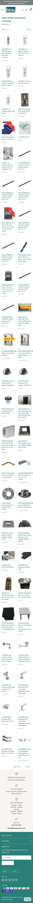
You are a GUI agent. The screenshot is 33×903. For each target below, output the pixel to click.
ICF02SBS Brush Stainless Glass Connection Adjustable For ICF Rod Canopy (24, 689)
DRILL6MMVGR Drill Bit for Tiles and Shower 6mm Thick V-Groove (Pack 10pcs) (8, 289)
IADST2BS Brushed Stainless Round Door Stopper (8, 411)
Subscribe (7, 863)
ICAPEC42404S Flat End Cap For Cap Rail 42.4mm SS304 (24, 595)
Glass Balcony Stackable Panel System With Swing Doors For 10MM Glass (24, 321)
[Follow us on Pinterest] (9, 880)
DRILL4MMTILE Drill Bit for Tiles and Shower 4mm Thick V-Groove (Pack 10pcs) (8, 227)
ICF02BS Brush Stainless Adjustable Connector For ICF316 (8, 688)
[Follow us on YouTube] (13, 880)
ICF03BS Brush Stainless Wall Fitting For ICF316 (7, 719)
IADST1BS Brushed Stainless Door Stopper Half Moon (8, 383)
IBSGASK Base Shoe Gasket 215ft (7, 566)
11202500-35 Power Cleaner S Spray (24, 82)
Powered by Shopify (7, 899)
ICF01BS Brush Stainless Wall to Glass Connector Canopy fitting (7, 658)
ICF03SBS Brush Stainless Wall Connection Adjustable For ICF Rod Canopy (24, 721)
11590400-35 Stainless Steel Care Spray (8, 111)
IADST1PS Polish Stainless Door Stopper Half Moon (24, 383)
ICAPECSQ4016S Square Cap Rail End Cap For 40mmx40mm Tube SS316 (24, 627)
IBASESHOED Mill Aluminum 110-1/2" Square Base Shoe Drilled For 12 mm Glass (8, 445)
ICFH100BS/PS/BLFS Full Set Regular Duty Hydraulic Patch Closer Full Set (24, 753)
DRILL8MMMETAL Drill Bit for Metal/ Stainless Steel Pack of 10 (7, 320)
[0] (30, 10)
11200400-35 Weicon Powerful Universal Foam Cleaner (23, 52)
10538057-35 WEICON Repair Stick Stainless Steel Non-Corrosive (7, 53)
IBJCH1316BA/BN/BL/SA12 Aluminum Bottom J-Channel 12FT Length (24, 476)
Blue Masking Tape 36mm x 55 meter (8, 138)
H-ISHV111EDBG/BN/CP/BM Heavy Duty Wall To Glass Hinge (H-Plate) (24, 353)
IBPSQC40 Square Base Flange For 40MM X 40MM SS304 (7, 536)
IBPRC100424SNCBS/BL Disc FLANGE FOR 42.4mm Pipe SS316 (24, 505)
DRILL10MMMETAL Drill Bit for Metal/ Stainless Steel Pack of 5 (24, 166)
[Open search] (23, 10)
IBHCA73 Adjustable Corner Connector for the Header (8, 475)
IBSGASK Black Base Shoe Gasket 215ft (24, 567)
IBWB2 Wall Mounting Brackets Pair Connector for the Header (8, 596)
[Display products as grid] (27, 29)
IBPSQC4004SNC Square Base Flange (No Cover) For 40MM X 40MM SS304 (24, 537)
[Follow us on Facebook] (3, 880)
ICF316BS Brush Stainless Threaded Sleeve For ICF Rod (8, 751)
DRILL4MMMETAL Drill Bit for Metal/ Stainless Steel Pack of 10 (24, 196)
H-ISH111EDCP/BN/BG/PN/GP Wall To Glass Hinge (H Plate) (8, 352)
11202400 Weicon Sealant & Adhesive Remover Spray (8, 83)
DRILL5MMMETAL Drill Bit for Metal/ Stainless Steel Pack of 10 (24, 226)
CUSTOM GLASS (23, 137)
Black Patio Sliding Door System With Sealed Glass (24, 111)
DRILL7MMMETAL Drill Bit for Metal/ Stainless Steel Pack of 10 (24, 288)
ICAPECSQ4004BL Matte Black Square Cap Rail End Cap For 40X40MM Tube (8, 626)
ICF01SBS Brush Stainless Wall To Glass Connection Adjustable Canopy (24, 658)
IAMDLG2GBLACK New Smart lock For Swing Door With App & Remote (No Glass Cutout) (24, 413)
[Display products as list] (30, 29)
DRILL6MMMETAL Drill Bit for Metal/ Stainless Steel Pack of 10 (7, 258)
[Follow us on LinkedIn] (16, 880)
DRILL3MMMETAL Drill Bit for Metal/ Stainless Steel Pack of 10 (7, 196)
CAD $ (14, 871)
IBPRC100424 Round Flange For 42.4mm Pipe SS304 (7, 506)
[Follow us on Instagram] (6, 880)
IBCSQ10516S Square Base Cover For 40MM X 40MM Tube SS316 (24, 444)
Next (27, 767)
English (5, 871)
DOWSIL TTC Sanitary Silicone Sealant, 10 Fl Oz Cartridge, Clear (7, 166)
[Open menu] (3, 9)
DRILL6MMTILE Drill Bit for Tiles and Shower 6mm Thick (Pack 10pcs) (24, 258)
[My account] (26, 10)
